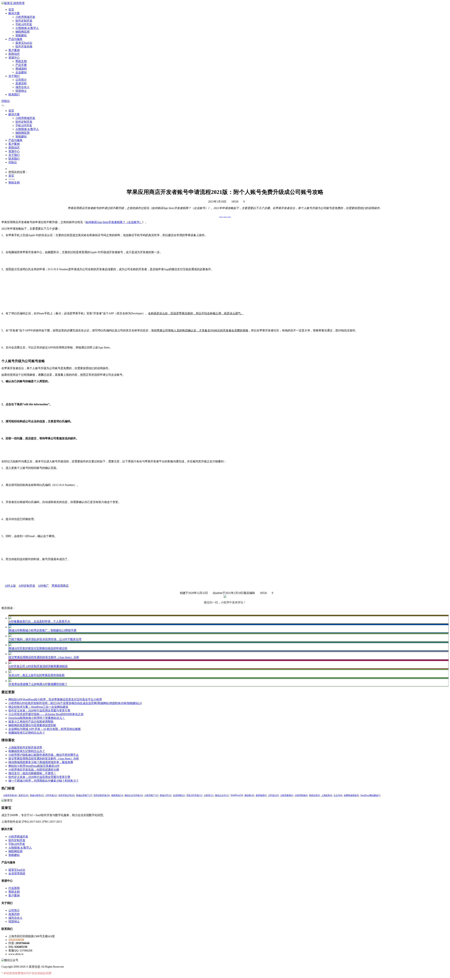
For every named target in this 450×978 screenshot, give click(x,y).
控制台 (5, 101)
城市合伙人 (22, 87)
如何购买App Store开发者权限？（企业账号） (114, 222)
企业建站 (21, 72)
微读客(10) (249, 795)
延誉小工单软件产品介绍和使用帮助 (30, 721)
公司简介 (21, 79)
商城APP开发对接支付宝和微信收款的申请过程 (38, 648)
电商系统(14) (117, 795)
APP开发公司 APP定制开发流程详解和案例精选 (38, 666)
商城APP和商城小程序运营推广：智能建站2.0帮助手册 (42, 630)
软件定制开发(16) (102, 795)
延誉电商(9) (261, 795)
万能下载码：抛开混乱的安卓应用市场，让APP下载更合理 (45, 639)
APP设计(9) (273, 795)
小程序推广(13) (151, 795)
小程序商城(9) (301, 795)
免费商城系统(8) (351, 795)
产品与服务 (15, 39)
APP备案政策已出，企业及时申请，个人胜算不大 (39, 621)
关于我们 (14, 76)
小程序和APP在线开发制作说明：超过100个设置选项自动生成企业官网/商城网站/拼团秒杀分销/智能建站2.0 (75, 703)
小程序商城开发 (25, 16)
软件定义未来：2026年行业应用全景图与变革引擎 (39, 710)
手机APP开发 (23, 24)
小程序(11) (209, 795)
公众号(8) (338, 795)
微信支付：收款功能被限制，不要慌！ (32, 773)
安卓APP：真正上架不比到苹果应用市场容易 (37, 675)
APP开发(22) (51, 795)
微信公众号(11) (222, 795)
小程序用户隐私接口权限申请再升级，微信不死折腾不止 (43, 754)
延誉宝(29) (23, 795)
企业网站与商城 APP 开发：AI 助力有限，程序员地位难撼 (44, 728)
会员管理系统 (16, 873)
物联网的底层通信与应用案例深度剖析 (32, 725)
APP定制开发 (27, 585)
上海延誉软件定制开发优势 (25, 747)
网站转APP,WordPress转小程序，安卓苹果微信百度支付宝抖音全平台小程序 (55, 699)
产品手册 (21, 64)
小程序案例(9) (286, 795)
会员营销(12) (179, 795)
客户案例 (14, 50)
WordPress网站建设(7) (370, 795)
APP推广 (43, 585)
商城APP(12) (166, 795)
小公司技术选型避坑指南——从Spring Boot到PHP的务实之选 (45, 714)
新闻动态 (14, 53)
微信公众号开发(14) (134, 795)
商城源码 (21, 68)
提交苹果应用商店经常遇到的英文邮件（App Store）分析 (44, 657)
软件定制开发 (23, 20)
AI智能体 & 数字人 (27, 28)
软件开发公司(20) (67, 795)
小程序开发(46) (10, 795)
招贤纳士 (21, 90)
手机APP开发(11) (194, 795)
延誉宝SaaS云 (23, 42)
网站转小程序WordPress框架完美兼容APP (33, 765)
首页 (11, 9)
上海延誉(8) (326, 795)
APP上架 (10, 585)
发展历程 (21, 83)
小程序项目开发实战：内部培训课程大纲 (33, 769)
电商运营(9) (314, 795)
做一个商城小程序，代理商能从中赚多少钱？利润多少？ (43, 780)
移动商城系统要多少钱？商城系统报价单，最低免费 (40, 762)
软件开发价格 (23, 46)
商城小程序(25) (37, 795)
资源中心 (14, 57)
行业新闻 (14, 888)
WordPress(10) (236, 795)
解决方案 (14, 13)
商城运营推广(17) (84, 795)
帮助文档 (21, 61)
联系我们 (14, 94)
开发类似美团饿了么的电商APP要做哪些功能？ (38, 684)
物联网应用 (22, 31)
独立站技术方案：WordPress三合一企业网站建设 (38, 706)
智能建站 (21, 35)
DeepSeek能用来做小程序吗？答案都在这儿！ (36, 717)
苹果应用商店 (60, 585)
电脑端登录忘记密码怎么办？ (26, 732)
